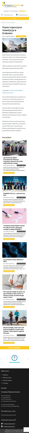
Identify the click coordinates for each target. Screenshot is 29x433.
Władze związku (7, 377)
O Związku (5, 383)
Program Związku (7, 380)
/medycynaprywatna (8, 15)
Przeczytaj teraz (9, 173)
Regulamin (5, 375)
